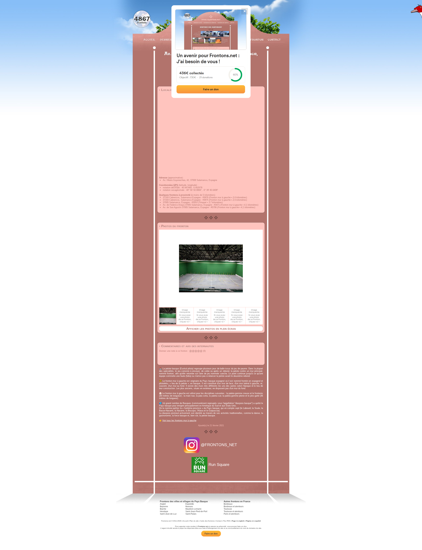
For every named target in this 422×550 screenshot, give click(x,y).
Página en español (253, 521)
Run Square (218, 464)
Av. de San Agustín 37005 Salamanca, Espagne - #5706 (190, 207)
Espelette (189, 504)
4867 (142, 19)
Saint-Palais (190, 514)
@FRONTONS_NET (219, 445)
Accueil (149, 39)
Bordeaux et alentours (233, 506)
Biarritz (163, 509)
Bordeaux (228, 504)
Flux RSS (226, 521)
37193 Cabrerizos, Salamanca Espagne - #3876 (185, 197)
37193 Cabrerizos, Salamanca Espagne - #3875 (185, 200)
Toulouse (228, 509)
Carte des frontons (207, 521)
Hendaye (164, 511)
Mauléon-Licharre (193, 509)
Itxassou (189, 506)
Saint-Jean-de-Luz (168, 514)
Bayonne (164, 506)
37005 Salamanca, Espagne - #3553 (180, 202)
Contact (274, 39)
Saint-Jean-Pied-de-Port (196, 511)
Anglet (163, 504)
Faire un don (211, 533)
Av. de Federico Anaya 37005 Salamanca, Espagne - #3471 (191, 205)
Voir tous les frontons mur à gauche (179, 420)
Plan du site (194, 521)
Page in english (238, 521)
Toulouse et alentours (233, 511)
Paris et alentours (231, 514)
